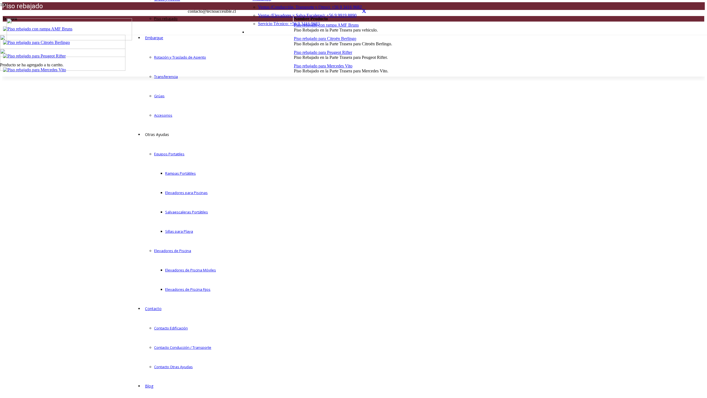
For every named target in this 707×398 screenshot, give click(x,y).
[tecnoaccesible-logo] (69, 38)
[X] (364, 11)
